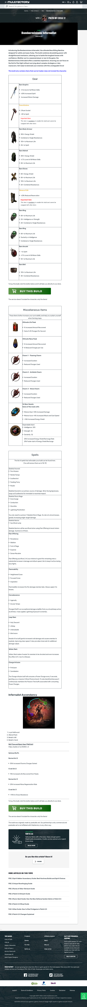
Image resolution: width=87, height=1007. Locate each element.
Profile (77, 2)
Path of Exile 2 (9, 948)
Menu (6, 2)
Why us (46, 944)
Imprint (14, 990)
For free (27, 944)
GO (7, 6)
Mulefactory (18, 2)
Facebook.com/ (33, 975)
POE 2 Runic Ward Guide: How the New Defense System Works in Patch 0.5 (34, 899)
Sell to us (27, 949)
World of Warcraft (10, 951)
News (46, 940)
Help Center (84, 997)
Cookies (52, 990)
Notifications (73, 2)
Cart (81, 2)
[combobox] (64, 2)
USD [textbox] (63, 2)
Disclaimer (62, 990)
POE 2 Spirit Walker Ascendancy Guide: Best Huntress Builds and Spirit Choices (36, 878)
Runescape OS (9, 954)
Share (39, 861)
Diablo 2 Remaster (10, 945)
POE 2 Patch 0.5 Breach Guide (19, 894)
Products (27, 936)
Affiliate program (49, 936)
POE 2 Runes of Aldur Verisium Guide (21, 889)
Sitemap (72, 990)
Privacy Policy (41, 990)
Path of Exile (8, 939)
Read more (31, 845)
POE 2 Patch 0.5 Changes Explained (21, 914)
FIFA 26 (7, 942)
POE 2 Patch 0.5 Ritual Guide (18, 904)
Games (27, 940)
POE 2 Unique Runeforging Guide (20, 883)
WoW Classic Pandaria (11, 957)
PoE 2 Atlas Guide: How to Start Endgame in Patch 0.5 (27, 909)
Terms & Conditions (27, 990)
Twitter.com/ (58, 975)
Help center (48, 949)
